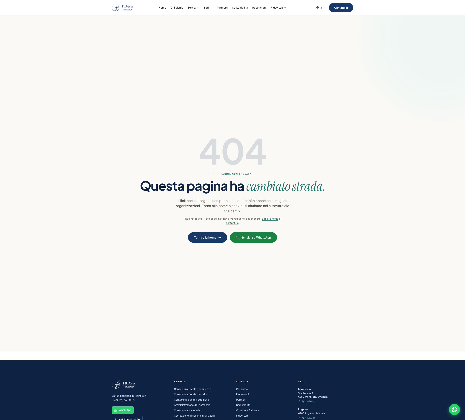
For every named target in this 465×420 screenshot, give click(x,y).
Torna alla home (205, 237)
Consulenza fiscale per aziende (192, 389)
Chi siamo (177, 7)
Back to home (270, 218)
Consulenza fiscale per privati (191, 394)
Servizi (192, 7)
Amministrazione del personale (192, 404)
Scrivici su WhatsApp (256, 237)
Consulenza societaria (187, 410)
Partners (222, 7)
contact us (232, 222)
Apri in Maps (308, 401)
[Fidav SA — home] (123, 7)
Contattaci (341, 7)
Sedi (206, 7)
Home (162, 7)
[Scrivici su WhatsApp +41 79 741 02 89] (454, 409)
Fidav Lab (277, 7)
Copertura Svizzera (247, 410)
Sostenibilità (240, 7)
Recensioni (259, 7)
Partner (240, 399)
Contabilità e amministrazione (191, 399)
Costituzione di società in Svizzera (194, 415)
